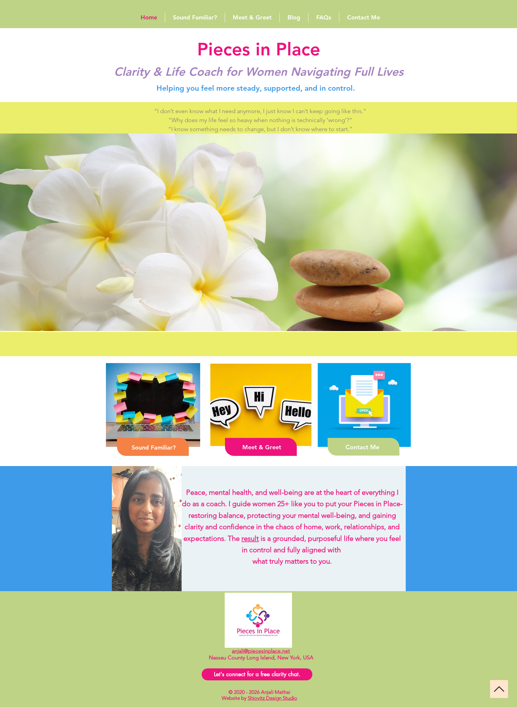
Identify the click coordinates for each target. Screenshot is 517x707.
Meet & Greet (261, 447)
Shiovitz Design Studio (272, 698)
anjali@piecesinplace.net (261, 651)
